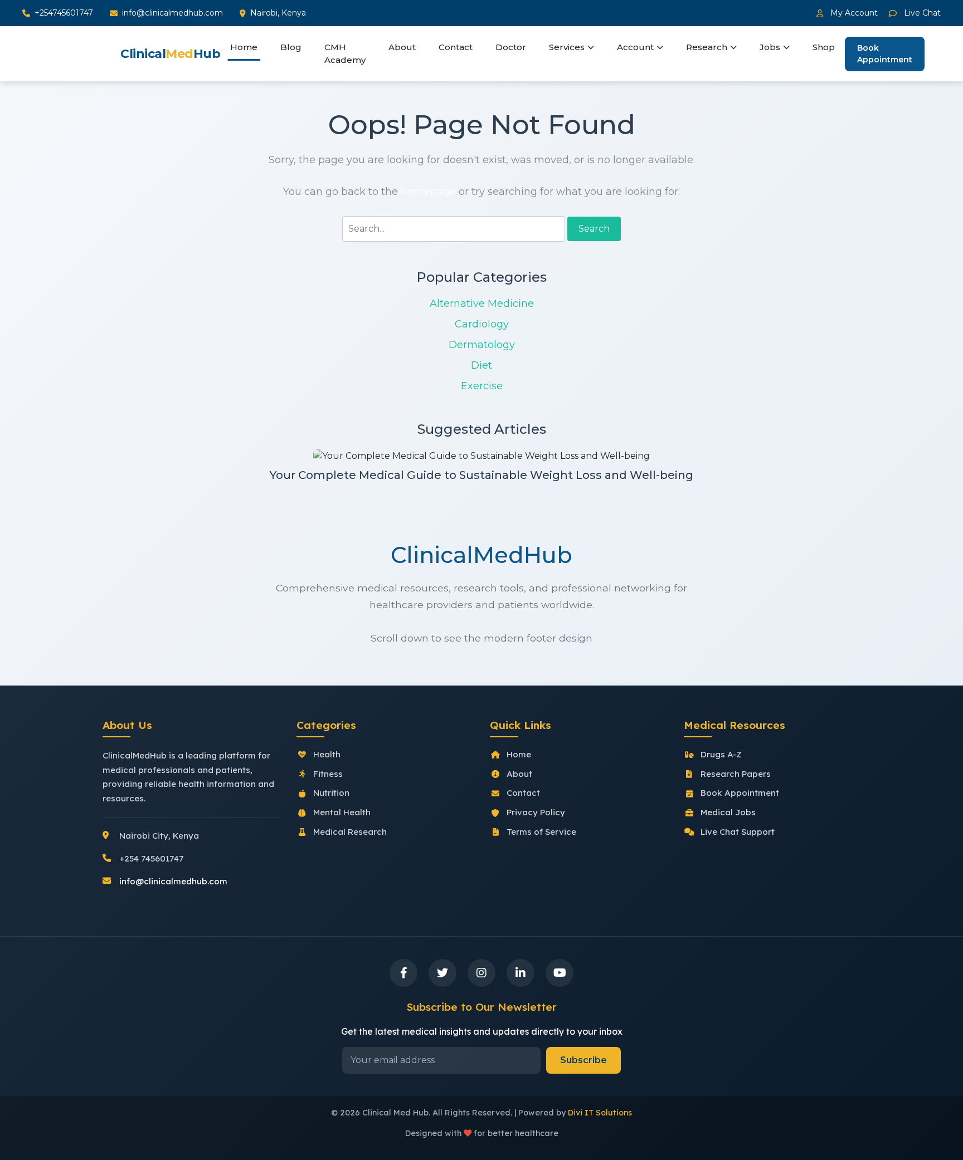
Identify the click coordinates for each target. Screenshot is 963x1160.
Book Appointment (884, 54)
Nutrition (331, 792)
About (402, 47)
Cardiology (482, 324)
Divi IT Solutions (600, 1113)
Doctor (510, 47)
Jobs (770, 47)
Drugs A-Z (721, 754)
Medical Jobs (728, 812)
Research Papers (736, 774)
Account (635, 47)
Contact (456, 47)
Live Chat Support (738, 831)
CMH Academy (345, 53)
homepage (428, 191)
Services (567, 47)
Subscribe (583, 1060)
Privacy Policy (536, 812)
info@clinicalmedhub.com (172, 13)
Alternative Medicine (482, 303)
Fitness (328, 774)
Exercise (482, 386)
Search (594, 228)
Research (706, 47)
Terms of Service (541, 831)
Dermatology (482, 345)
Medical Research (350, 831)
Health (327, 754)
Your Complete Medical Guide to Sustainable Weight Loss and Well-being (481, 475)
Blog (290, 47)
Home (243, 47)
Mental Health (342, 812)
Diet (481, 365)
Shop (824, 47)
